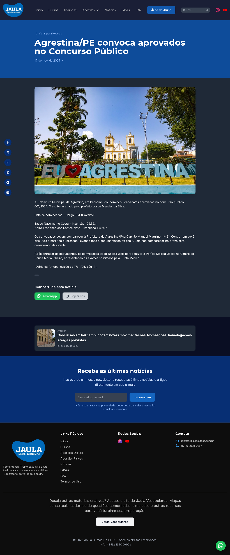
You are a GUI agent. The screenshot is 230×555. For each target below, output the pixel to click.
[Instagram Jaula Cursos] (218, 10)
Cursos (53, 10)
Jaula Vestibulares (115, 522)
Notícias (110, 10)
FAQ (138, 10)
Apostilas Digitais (71, 453)
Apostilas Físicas (71, 458)
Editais (125, 10)
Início (39, 10)
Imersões (70, 10)
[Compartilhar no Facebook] (8, 142)
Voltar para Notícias (50, 33)
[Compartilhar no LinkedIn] (8, 162)
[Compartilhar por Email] (8, 192)
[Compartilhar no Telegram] (8, 182)
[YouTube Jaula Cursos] (225, 10)
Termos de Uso (70, 481)
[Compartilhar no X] (8, 152)
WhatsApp (49, 296)
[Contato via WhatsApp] (221, 546)
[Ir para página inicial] (13, 10)
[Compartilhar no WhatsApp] (8, 172)
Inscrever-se (142, 397)
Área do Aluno (161, 10)
